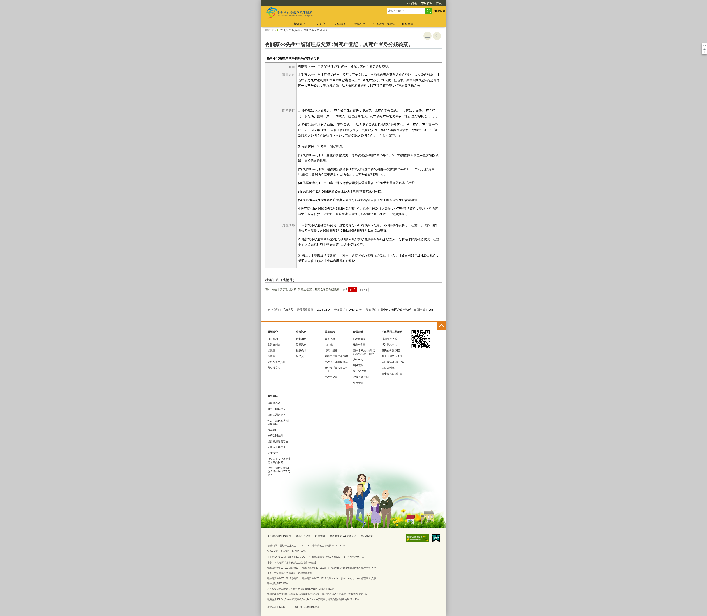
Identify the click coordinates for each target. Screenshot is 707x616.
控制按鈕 (441, 326)
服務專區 (407, 23)
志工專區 (273, 429)
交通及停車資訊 (277, 362)
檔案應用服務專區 (278, 441)
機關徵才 (301, 350)
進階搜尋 (439, 10)
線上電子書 (359, 371)
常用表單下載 (389, 338)
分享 (704, 45)
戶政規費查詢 (361, 376)
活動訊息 (301, 344)
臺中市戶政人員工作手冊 (336, 369)
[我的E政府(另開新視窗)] (436, 538)
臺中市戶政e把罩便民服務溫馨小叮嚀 (364, 352)
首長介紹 (273, 338)
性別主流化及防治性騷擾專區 (279, 422)
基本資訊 (273, 356)
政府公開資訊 (275, 435)
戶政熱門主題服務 (384, 23)
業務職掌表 (274, 367)
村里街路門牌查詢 (392, 356)
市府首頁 (426, 3)
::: (260, 1)
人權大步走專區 (277, 447)
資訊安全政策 (303, 536)
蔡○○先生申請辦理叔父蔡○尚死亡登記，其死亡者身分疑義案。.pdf (306, 289)
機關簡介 (299, 23)
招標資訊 (301, 356)
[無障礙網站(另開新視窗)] (417, 538)
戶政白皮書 (331, 376)
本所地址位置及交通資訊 (343, 536)
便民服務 (359, 23)
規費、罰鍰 (331, 350)
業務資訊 (339, 23)
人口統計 (330, 344)
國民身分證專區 (391, 350)
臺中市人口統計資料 (393, 373)
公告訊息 (319, 23)
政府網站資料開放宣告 (279, 536)
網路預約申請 (389, 344)
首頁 (439, 3)
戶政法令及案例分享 (315, 30)
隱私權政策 (367, 536)
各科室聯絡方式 (355, 556)
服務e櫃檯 (359, 344)
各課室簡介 (274, 344)
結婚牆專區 (274, 403)
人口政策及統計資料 (393, 362)
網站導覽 (412, 3)
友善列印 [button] (427, 36)
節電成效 (273, 453)
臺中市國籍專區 (277, 409)
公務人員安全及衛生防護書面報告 (279, 460)
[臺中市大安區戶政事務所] (319, 13)
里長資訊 (358, 382)
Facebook (359, 338)
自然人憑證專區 (277, 414)
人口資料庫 (388, 367)
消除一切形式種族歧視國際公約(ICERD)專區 (279, 471)
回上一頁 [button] (437, 36)
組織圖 (271, 350)
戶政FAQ (358, 359)
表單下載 (330, 338)
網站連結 (358, 365)
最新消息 (301, 338)
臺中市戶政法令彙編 (336, 356)
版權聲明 (320, 536)
